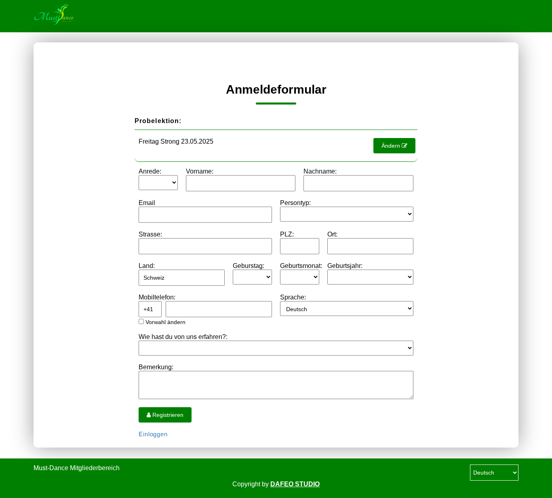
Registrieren (167, 415)
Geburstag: (248, 265)
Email (147, 202)
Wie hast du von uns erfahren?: (183, 336)
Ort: (332, 234)
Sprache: (293, 297)
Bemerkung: (156, 367)
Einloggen (153, 434)
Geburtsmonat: (301, 265)
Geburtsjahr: (344, 265)
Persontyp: (295, 202)
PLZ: (287, 234)
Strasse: (150, 234)
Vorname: (199, 171)
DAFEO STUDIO (295, 484)
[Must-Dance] (74, 16)
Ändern (391, 145)
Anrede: (150, 171)
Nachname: (320, 171)
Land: (147, 265)
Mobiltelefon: (157, 297)
